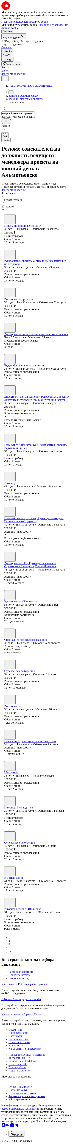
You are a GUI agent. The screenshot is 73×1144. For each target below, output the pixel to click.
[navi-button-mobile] (5, 78)
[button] (5, 67)
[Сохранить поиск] (5, 135)
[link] (7, 59)
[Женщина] (10, 328)
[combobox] (17, 113)
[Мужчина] (10, 219)
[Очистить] (6, 121)
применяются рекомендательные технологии (31, 1107)
